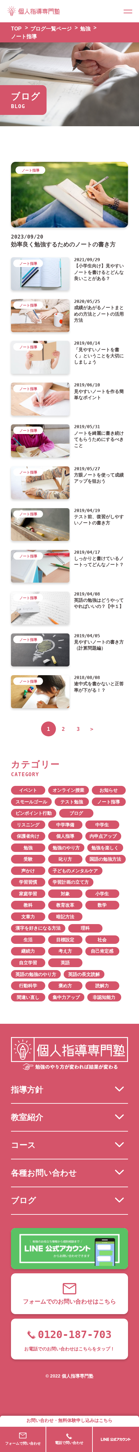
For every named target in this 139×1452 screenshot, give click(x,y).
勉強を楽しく (105, 847)
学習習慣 (28, 882)
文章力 (28, 916)
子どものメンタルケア (75, 870)
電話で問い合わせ (69, 1443)
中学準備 (65, 824)
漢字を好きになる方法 (38, 928)
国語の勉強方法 (105, 859)
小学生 (102, 893)
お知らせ (109, 790)
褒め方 (65, 985)
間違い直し (28, 997)
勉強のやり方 (66, 847)
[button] (128, 11)
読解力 (102, 985)
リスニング (28, 824)
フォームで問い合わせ (23, 1443)
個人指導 (65, 836)
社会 (102, 939)
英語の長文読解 (84, 974)
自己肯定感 (102, 951)
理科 (85, 928)
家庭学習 (28, 893)
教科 (28, 905)
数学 (102, 905)
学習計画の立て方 (71, 882)
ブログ (76, 813)
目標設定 (65, 939)
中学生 (102, 824)
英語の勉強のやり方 (36, 974)
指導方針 (27, 1089)
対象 (65, 893)
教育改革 (65, 905)
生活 (28, 939)
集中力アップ (66, 997)
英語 (65, 962)
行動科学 (28, 985)
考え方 (65, 951)
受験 (28, 859)
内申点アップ (103, 836)
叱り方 (65, 859)
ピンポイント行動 (34, 813)
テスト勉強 (71, 801)
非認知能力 (104, 997)
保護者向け (28, 836)
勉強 (28, 847)
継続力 (28, 951)
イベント (28, 790)
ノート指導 (108, 801)
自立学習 (28, 962)
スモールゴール (31, 801)
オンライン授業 (68, 790)
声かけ (28, 870)
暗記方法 (65, 916)
